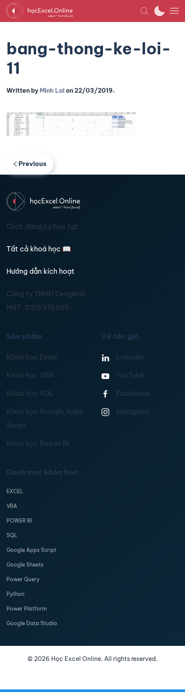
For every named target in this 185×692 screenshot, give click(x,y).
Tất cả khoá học (38, 248)
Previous (32, 164)
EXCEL (14, 491)
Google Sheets (24, 564)
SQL (11, 535)
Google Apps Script (31, 550)
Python (15, 594)
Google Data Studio (31, 623)
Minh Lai (52, 90)
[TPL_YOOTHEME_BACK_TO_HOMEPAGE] (73, 11)
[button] (144, 11)
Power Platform (26, 608)
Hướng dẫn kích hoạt (40, 271)
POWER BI (19, 520)
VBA (11, 506)
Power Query (23, 579)
